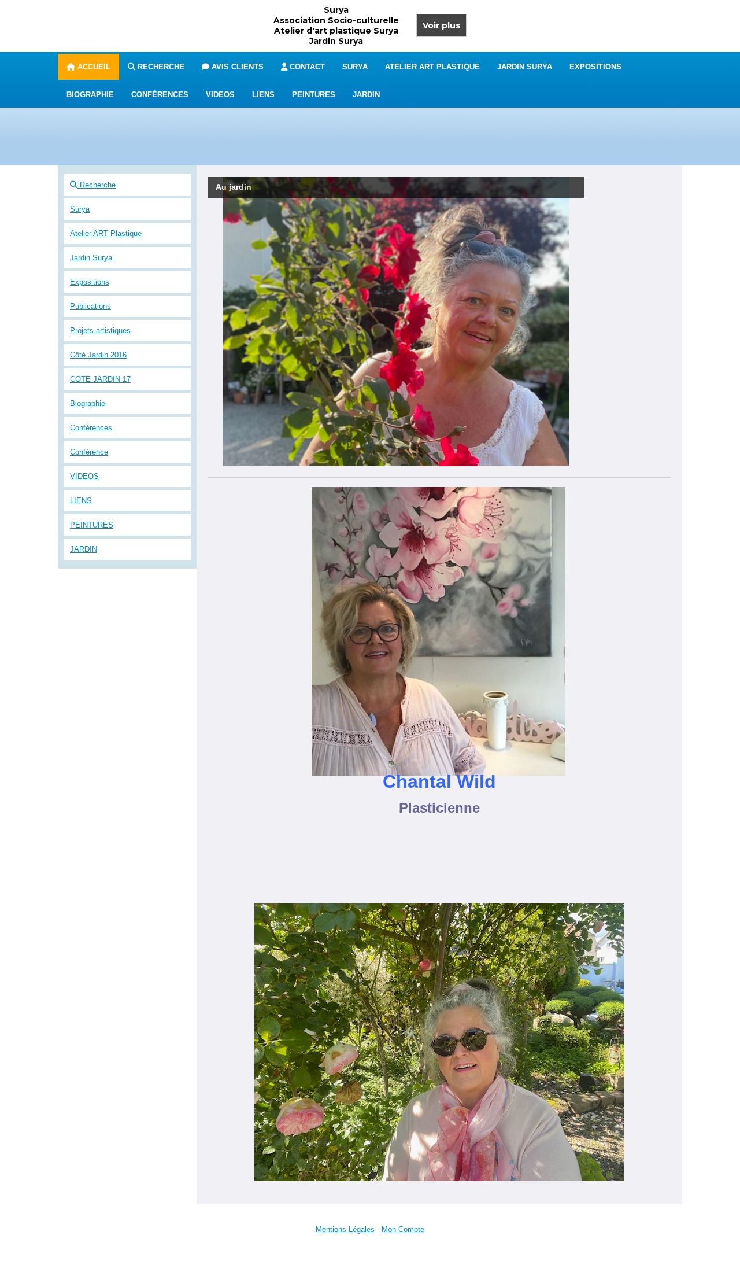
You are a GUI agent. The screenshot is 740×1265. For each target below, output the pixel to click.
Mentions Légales (345, 1229)
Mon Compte (403, 1229)
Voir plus (441, 25)
